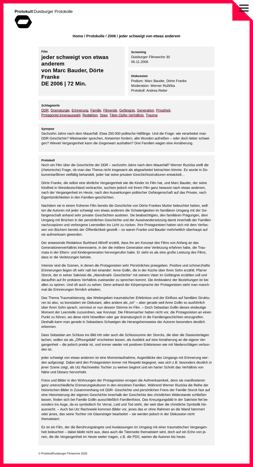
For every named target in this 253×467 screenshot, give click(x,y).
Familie (95, 110)
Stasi (103, 115)
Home (78, 36)
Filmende (110, 110)
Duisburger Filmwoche (66, 453)
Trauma (151, 115)
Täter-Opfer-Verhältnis (126, 115)
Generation (145, 110)
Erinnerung (80, 110)
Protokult (24, 11)
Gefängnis (127, 110)
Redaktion (90, 115)
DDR (45, 110)
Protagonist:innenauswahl (60, 115)
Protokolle (95, 36)
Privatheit (163, 110)
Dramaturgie (60, 110)
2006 (112, 36)
